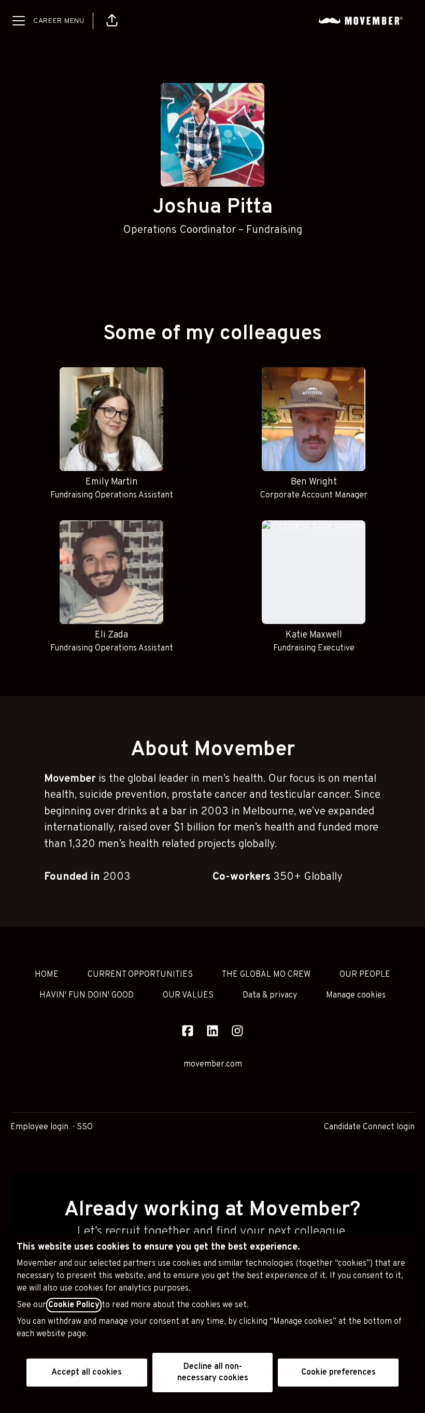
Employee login (39, 1127)
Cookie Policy (74, 1305)
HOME (47, 974)
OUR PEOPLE (364, 974)
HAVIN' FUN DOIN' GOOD (86, 995)
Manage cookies (356, 995)
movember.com (212, 1064)
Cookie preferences (338, 1372)
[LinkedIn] (212, 1032)
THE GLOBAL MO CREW (266, 974)
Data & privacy (270, 995)
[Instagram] (237, 1032)
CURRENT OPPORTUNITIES (140, 974)
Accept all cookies (86, 1372)
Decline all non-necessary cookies (212, 1372)
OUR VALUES (188, 995)
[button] (111, 20)
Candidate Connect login (369, 1127)
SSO (85, 1127)
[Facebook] (187, 1032)
